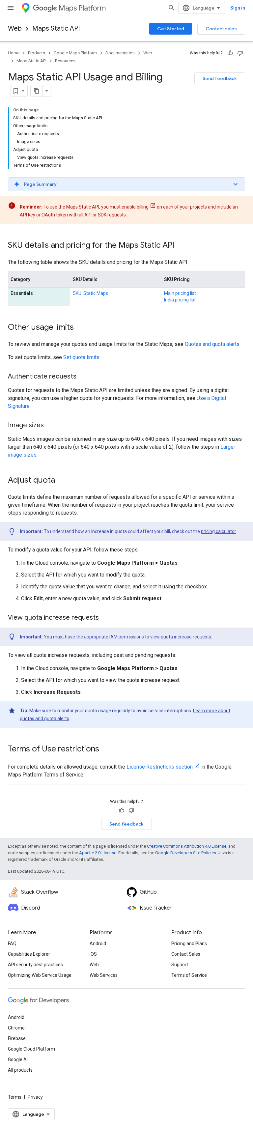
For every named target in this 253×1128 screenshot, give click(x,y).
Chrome (16, 1027)
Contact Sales (185, 954)
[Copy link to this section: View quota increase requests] (105, 618)
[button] (126, 184)
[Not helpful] (240, 53)
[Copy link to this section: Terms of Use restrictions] (105, 749)
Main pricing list (180, 293)
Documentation (120, 52)
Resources (65, 60)
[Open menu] (10, 8)
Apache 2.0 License (97, 852)
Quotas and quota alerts (212, 344)
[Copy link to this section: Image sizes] (50, 426)
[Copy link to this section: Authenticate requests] (83, 377)
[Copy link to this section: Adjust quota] (61, 481)
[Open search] (172, 8)
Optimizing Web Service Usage (39, 975)
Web (15, 28)
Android (98, 943)
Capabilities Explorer (29, 954)
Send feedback (220, 78)
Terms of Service (189, 975)
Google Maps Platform (75, 52)
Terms (14, 1097)
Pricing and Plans (189, 943)
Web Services (104, 975)
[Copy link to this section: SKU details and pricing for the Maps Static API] (180, 246)
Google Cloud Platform (31, 1049)
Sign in (237, 8)
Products (36, 52)
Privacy (35, 1097)
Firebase (17, 1038)
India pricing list (180, 299)
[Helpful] (230, 53)
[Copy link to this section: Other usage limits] (80, 328)
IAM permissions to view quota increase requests (160, 636)
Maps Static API (56, 28)
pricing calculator (218, 531)
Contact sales (221, 29)
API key (27, 214)
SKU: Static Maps (90, 293)
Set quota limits (81, 357)
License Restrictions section (159, 767)
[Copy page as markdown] (36, 91)
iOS (93, 954)
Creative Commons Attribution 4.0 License (186, 846)
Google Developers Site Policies (185, 852)
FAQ (12, 943)
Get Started (170, 29)
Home (13, 52)
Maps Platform (82, 8)
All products (20, 1070)
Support (179, 964)
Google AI (18, 1059)
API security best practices (35, 964)
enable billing (135, 207)
